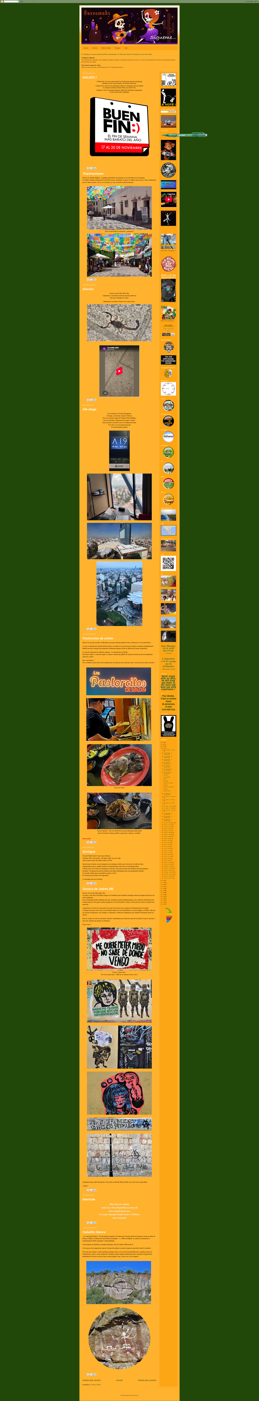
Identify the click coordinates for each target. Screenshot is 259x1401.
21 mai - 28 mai (167, 848)
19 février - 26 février (169, 868)
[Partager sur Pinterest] (95, 168)
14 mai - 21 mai (167, 850)
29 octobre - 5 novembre (169, 796)
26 (163, 742)
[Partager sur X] (91, 168)
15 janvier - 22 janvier (169, 874)
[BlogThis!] (90, 168)
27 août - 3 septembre (169, 822)
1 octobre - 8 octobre (169, 808)
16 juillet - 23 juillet (168, 834)
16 (163, 892)
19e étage (89, 409)
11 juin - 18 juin (167, 842)
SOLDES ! (89, 77)
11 (163, 902)
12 (163, 900)
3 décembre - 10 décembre (167, 763)
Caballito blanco (94, 1232)
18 (163, 888)
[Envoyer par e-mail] (88, 168)
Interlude (88, 1199)
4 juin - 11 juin (167, 844)
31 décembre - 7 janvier (169, 749)
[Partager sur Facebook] (93, 168)
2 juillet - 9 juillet (167, 838)
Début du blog (106, 48)
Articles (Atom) (96, 1384)
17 (163, 890)
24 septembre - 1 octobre (170, 810)
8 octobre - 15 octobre (169, 806)
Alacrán (88, 289)
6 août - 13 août (168, 828)
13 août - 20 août (168, 826)
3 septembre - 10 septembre (168, 820)
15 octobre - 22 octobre (169, 802)
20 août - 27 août (168, 824)
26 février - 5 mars (168, 866)
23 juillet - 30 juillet (168, 832)
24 (163, 746)
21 (163, 882)
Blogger (136, 1395)
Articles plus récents (91, 1380)
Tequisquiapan (93, 173)
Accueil (86, 48)
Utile (126, 48)
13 (163, 898)
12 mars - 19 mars (168, 864)
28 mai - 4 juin (167, 846)
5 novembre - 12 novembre (167, 794)
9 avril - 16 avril (167, 858)
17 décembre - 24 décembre (168, 757)
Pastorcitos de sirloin (97, 638)
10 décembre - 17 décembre (168, 760)
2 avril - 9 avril (167, 860)
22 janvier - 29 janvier (169, 872)
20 (163, 884)
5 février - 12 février (168, 870)
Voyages (117, 48)
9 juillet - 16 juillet (168, 836)
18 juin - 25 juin (167, 840)
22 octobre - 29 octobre (169, 799)
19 (163, 886)
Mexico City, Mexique (168, 326)
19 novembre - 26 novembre (168, 769)
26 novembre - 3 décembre (167, 766)
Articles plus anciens (147, 1380)
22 (163, 880)
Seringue (88, 851)
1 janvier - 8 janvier (168, 878)
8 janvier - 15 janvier (168, 876)
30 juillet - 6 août (168, 830)
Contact (94, 48)
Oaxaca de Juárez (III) (98, 889)
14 (163, 896)
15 (163, 894)
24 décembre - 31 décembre (168, 753)
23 (163, 748)
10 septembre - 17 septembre (168, 817)
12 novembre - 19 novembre (168, 773)
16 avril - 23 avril (168, 856)
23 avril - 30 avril (168, 854)
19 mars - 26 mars (168, 862)
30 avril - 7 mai (167, 852)
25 (163, 744)
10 (163, 904)
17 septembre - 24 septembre (168, 814)
